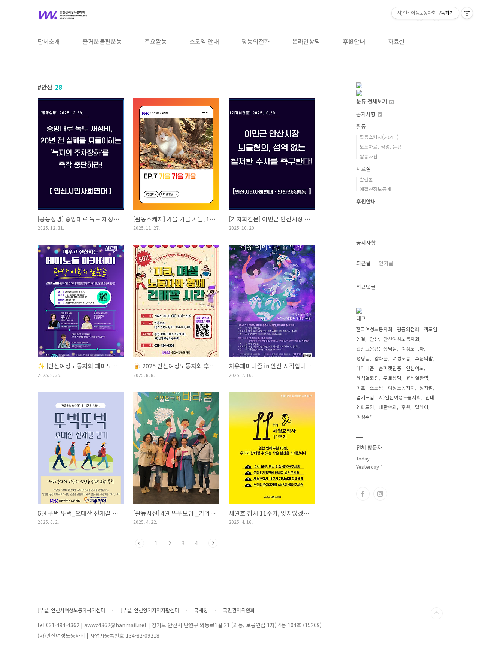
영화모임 (365, 407)
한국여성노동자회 (374, 329)
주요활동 (155, 41)
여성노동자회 (401, 387)
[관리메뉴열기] (466, 13)
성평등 (363, 358)
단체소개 (49, 41)
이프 (360, 387)
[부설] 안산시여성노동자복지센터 (71, 610)
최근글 (363, 263)
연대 (429, 397)
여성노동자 (412, 348)
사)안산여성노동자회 (400, 397)
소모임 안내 (204, 41)
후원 (405, 407)
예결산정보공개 (375, 189)
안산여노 (415, 368)
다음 (213, 543)
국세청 (201, 610)
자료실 (396, 41)
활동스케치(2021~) (379, 136)
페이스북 (363, 494)
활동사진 (369, 156)
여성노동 (401, 358)
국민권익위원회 (239, 610)
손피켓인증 (390, 368)
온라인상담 (306, 41)
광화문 (381, 358)
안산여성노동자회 (401, 338)
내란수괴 (388, 407)
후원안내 (354, 41)
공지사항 (366, 114)
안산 (374, 338)
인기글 (386, 263)
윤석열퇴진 (367, 377)
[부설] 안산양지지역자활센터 (149, 610)
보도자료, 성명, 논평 (381, 146)
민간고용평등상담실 (376, 348)
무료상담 (392, 377)
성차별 (426, 387)
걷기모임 (365, 397)
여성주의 (365, 416)
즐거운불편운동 (102, 41)
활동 (361, 126)
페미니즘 (365, 368)
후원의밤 (424, 358)
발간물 (366, 179)
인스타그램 (380, 494)
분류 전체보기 (372, 101)
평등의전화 (256, 41)
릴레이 (421, 407)
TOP (436, 613)
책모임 (430, 329)
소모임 (376, 387)
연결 (360, 338)
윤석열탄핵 (417, 377)
